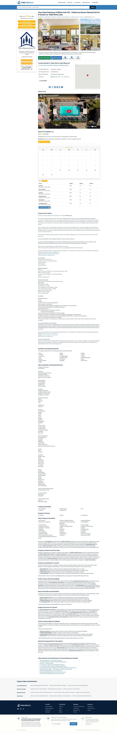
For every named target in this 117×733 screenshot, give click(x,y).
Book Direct (27, 21)
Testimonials (76, 708)
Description (71, 58)
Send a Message (27, 24)
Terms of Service (91, 708)
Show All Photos (95, 48)
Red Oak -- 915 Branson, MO (46, 663)
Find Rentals (40, 17)
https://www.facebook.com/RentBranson (50, 252)
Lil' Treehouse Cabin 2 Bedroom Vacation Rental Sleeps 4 (53, 666)
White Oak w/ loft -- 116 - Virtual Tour (60, 76)
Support (89, 710)
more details (43, 80)
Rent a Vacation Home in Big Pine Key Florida (39, 695)
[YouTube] (18, 709)
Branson (81, 17)
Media (60, 710)
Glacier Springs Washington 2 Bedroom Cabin (39, 685)
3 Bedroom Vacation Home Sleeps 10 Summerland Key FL (60, 695)
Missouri (54, 17)
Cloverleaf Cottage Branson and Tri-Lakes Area (51, 670)
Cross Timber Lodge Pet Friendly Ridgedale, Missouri (52, 664)
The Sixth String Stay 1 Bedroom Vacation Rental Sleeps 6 (53, 661)
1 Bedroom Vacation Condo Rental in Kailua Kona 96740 (41, 692)
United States (48, 17)
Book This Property (45, 57)
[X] (23, 709)
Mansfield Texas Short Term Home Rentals (39, 688)
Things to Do (48, 710)
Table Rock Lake (74, 17)
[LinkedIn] (21, 709)
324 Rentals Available (27, 27)
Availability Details (44, 141)
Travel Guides (77, 2)
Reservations (90, 706)
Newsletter (47, 711)
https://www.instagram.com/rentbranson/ (50, 253)
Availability (65, 58)
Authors (61, 711)
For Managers (95, 2)
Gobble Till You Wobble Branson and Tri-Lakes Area (52, 673)
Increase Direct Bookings (78, 706)
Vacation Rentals (62, 2)
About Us (61, 706)
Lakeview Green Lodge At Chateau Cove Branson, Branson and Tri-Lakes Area (58, 667)
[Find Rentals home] (25, 2)
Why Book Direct (86, 2)
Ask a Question (57, 57)
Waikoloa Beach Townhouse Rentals (83, 692)
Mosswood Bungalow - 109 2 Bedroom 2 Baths (51, 660)
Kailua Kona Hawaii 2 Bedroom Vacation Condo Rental (64, 692)
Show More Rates (43, 207)
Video (60, 708)
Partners (75, 711)
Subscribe (73, 723)
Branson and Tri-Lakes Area (63, 17)
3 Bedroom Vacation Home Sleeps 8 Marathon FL (81, 695)
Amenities (78, 58)
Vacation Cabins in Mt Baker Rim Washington (58, 685)
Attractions (69, 2)
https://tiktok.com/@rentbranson (48, 255)
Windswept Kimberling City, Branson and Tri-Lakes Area (53, 672)
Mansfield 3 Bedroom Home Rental (55, 688)
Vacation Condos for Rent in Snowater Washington (78, 685)
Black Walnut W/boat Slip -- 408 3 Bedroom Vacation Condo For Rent (56, 669)
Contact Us (88, 724)
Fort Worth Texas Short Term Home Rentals (71, 688)
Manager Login (76, 710)
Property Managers (49, 708)
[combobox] (53, 7)
